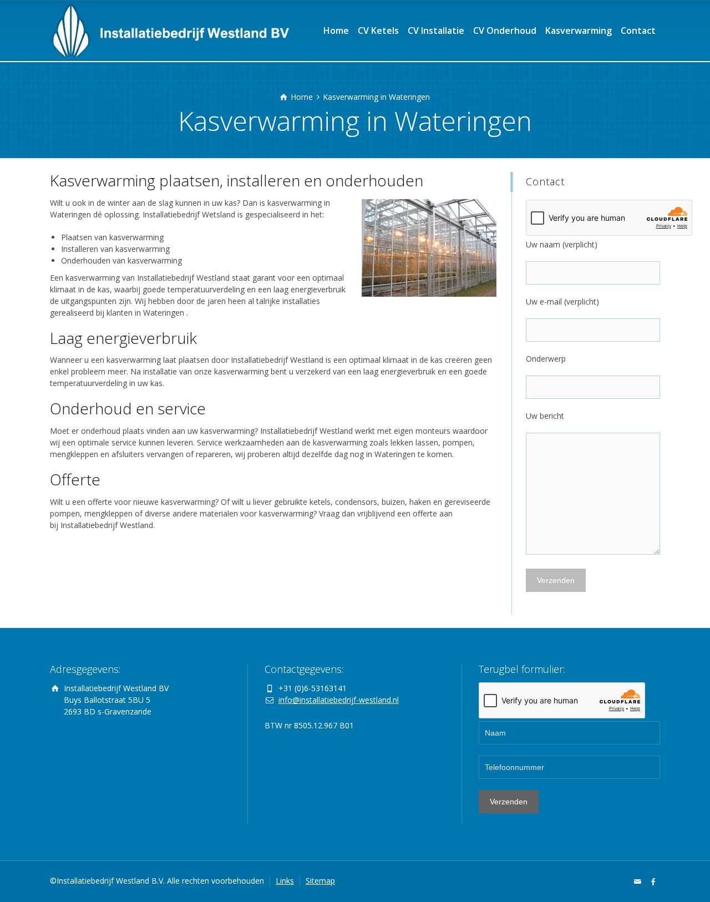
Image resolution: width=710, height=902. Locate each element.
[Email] (638, 881)
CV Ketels (378, 30)
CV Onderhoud (504, 30)
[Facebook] (653, 881)
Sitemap (320, 880)
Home (336, 30)
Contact (638, 30)
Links (285, 880)
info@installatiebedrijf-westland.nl (338, 700)
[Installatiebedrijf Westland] (169, 30)
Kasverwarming (578, 30)
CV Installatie (436, 30)
